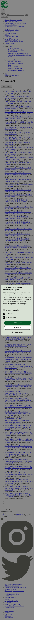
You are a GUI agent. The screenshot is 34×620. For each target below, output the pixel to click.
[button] (17, 332)
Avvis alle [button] (17, 327)
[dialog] (17, 310)
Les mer (12, 306)
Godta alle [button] (18, 323)
